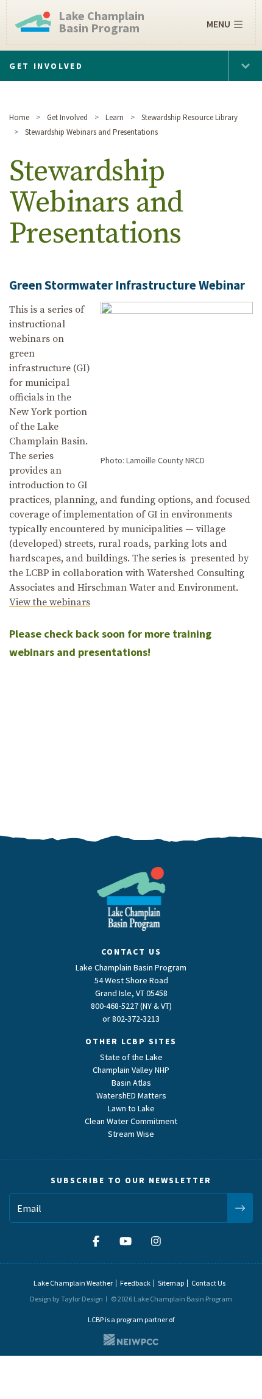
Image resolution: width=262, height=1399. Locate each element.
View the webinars (49, 602)
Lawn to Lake (131, 1108)
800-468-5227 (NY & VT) (131, 1005)
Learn (114, 117)
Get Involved (67, 117)
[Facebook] (100, 1241)
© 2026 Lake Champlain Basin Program (171, 1298)
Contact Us (208, 1282)
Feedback (135, 1282)
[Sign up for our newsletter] (240, 1208)
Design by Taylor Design (66, 1298)
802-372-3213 (136, 1018)
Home (19, 117)
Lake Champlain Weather (73, 1282)
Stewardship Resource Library (189, 117)
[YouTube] (125, 1241)
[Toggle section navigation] (245, 66)
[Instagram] (156, 1241)
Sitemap (171, 1282)
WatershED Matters (131, 1095)
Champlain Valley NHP (131, 1069)
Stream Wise (131, 1133)
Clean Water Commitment (131, 1121)
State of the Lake (131, 1057)
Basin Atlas (131, 1082)
